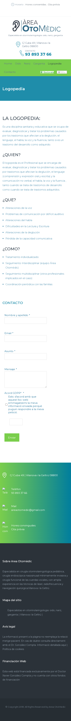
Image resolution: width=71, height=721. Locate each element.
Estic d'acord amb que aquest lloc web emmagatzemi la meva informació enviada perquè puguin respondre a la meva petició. (26, 404)
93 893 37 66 (38, 54)
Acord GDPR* (13, 393)
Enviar (12, 437)
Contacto (10, 72)
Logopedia (54, 63)
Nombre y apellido (16, 315)
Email (7, 333)
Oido (18, 63)
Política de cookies (13, 649)
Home (8, 63)
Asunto (8, 351)
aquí (63, 645)
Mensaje (9, 369)
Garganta (39, 63)
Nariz (27, 63)
